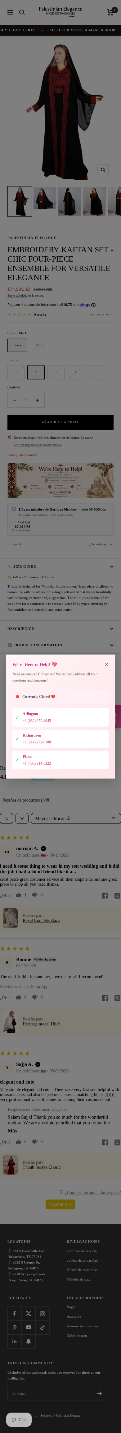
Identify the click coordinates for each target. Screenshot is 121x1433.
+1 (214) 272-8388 (37, 742)
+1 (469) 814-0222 (37, 763)
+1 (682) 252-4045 (37, 721)
